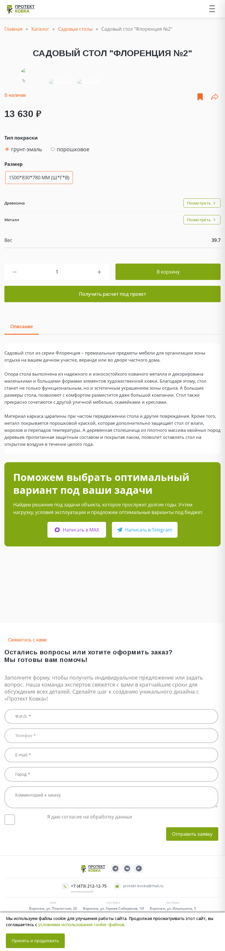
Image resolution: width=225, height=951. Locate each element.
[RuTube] (139, 868)
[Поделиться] (215, 97)
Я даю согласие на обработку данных (89, 817)
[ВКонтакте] (127, 868)
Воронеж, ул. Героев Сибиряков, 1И (113, 908)
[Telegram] (115, 868)
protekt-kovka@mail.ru (143, 885)
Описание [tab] (21, 326)
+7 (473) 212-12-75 (89, 886)
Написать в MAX (81, 530)
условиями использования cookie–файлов (81, 924)
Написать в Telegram (148, 530)
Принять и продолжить (35, 940)
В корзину (168, 272)
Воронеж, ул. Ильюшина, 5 (173, 908)
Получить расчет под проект (112, 294)
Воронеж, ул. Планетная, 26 (53, 908)
